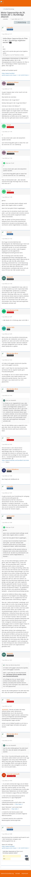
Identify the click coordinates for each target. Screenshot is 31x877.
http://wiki (14, 809)
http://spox (18, 804)
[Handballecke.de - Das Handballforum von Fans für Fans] (2, 2)
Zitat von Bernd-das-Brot (13, 665)
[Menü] (28, 2)
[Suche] (20, 2)
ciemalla (5, 19)
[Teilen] (28, 22)
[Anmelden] (24, 2)
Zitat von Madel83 (11, 400)
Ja (3, 47)
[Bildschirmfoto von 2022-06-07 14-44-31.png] (15, 855)
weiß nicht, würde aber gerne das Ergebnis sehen (15, 52)
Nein (4, 49)
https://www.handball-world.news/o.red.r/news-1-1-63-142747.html (15, 74)
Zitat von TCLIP (10, 163)
